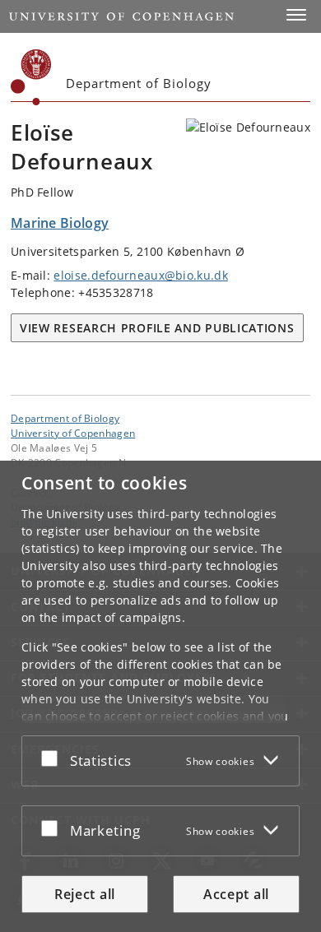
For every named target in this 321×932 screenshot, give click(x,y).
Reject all (84, 894)
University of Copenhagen (73, 432)
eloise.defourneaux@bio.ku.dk (140, 275)
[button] (296, 15)
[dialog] (160, 696)
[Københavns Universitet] (31, 77)
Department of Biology (65, 417)
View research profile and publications (157, 328)
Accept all (236, 894)
